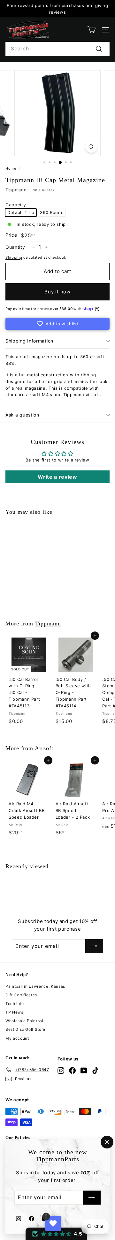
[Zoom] (91, 147)
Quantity (15, 247)
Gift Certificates (21, 995)
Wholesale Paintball (24, 1020)
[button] (57, 324)
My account (17, 1038)
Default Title (20, 212)
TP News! (14, 1012)
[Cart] (91, 29)
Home (10, 168)
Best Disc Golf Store (25, 1029)
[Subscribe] (92, 1198)
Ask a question (22, 414)
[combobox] (57, 49)
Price (11, 235)
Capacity (15, 204)
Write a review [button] (57, 477)
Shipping (13, 257)
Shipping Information (29, 340)
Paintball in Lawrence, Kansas (35, 986)
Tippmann (16, 189)
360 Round (52, 212)
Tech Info (14, 1003)
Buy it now (57, 292)
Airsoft (44, 748)
